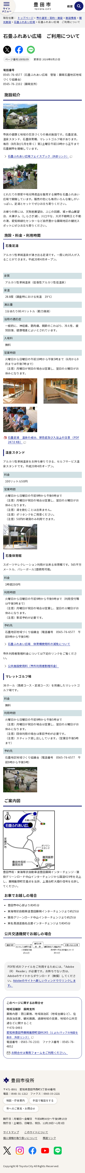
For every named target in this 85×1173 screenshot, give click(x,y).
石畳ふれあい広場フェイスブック (38, 156)
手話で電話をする (43, 1100)
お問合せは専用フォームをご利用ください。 (39, 1053)
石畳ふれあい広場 (24, 22)
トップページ (25, 18)
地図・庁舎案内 (15, 1100)
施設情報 (71, 18)
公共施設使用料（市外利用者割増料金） (33, 666)
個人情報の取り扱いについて (20, 1138)
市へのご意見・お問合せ (20, 1108)
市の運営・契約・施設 (49, 18)
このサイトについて (36, 1132)
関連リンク (49, 1138)
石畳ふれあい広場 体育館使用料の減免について (39, 644)
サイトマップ (11, 1132)
